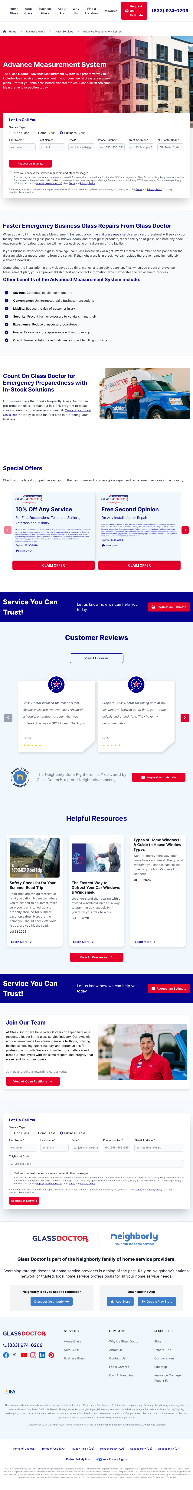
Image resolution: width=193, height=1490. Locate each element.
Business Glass (74, 133)
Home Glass (46, 133)
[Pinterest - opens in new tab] (51, 1355)
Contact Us (117, 1358)
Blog (157, 1341)
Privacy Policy (87, 183)
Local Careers (119, 1367)
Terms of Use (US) (24, 1448)
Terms (72, 183)
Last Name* (46, 140)
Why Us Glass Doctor (124, 1341)
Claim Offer (53, 565)
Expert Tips (162, 1350)
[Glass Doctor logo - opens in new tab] (60, 1239)
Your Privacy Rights (115, 1459)
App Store (123, 1301)
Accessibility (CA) (169, 1448)
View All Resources (93, 957)
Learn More (19, 942)
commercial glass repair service (109, 234)
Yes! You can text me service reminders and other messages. (51, 173)
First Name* (16, 140)
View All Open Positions (30, 1081)
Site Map (160, 1367)
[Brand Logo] (28, 1333)
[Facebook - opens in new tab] (6, 1355)
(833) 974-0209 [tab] (170, 10)
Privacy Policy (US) (82, 1448)
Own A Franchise (121, 1375)
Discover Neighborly (49, 1301)
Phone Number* (108, 140)
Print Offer (26, 550)
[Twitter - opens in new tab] (15, 1355)
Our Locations (164, 1358)
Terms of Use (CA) (53, 1448)
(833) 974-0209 (25, 1345)
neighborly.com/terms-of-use (26, 541)
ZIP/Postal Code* (168, 140)
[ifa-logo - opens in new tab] (10, 1391)
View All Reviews (97, 658)
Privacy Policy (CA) (112, 1448)
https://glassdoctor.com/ (49, 183)
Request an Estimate (30, 163)
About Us (116, 1350)
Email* (72, 140)
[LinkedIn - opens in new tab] (42, 1355)
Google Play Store (159, 1301)
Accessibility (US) (141, 1448)
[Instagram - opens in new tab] (33, 1355)
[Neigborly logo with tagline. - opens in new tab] (134, 1239)
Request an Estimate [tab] (136, 10)
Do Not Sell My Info (78, 1459)
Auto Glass (21, 133)
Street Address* (138, 140)
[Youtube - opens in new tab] (24, 1355)
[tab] (14, 11)
